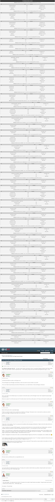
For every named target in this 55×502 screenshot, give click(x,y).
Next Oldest (4, 490)
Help (52, 350)
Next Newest (9, 490)
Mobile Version (17, 499)
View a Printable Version (6, 494)
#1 (52, 366)
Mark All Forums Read (23, 499)
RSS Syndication (29, 499)
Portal (39, 350)
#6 (52, 454)
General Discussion (8, 355)
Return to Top (12, 499)
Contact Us (3, 499)
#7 (52, 465)
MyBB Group (12, 500)
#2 (52, 378)
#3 (52, 393)
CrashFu (8, 362)
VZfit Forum (3, 355)
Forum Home (7, 499)
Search (43, 350)
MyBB (5, 500)
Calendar (47, 350)
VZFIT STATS (8, 364)
